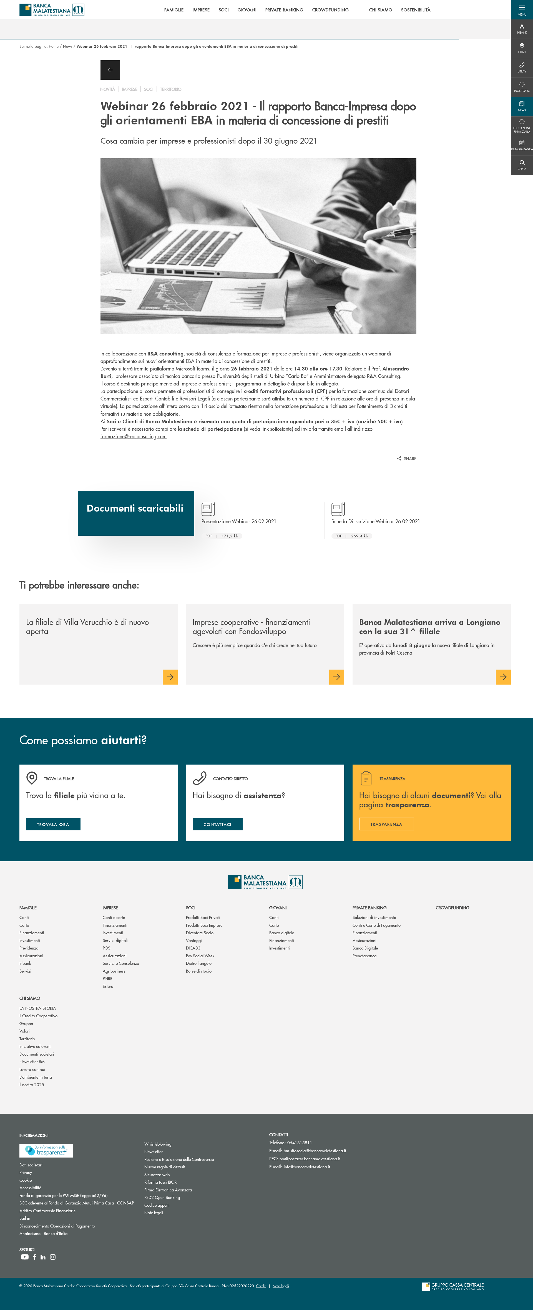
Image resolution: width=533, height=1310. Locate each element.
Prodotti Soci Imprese (204, 925)
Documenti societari (36, 1054)
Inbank (25, 963)
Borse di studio (199, 971)
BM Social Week (200, 955)
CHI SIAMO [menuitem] (380, 9)
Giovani (277, 907)
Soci (190, 907)
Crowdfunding (452, 907)
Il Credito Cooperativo (38, 1015)
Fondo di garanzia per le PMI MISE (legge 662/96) (77, 1195)
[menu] (297, 9)
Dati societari (51, 1165)
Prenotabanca (364, 955)
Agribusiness (114, 971)
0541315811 (299, 1142)
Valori (24, 1031)
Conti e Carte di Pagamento (377, 925)
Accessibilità (51, 1187)
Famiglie (28, 907)
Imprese (110, 907)
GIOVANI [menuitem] (247, 9)
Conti (24, 917)
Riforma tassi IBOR (181, 1182)
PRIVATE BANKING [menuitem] (284, 9)
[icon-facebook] (34, 1257)
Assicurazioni (31, 955)
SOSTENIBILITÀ (416, 9)
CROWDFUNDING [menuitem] (330, 9)
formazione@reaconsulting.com (133, 436)
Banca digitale (281, 932)
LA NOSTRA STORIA (37, 1008)
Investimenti (29, 940)
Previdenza (28, 948)
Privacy (46, 1172)
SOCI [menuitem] (224, 9)
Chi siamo (29, 998)
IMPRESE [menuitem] (201, 9)
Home (54, 46)
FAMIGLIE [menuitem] (174, 9)
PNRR (107, 978)
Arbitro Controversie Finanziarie (68, 1210)
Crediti (261, 1285)
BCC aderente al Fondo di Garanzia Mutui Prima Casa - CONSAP (77, 1203)
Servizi (25, 971)
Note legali (174, 1212)
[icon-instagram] (53, 1257)
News (67, 46)
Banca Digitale (365, 948)
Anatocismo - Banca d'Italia (64, 1233)
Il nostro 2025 (31, 1084)
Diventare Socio (199, 932)
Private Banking (370, 907)
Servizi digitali (115, 940)
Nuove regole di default (185, 1166)
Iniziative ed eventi (35, 1046)
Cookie (46, 1180)
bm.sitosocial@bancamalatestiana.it (315, 1150)
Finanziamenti (31, 932)
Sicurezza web (178, 1174)
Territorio (27, 1038)
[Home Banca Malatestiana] (51, 9)
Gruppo (26, 1023)
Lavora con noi (32, 1069)
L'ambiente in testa (35, 1077)
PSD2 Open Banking (183, 1197)
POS (106, 948)
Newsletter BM (32, 1061)
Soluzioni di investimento (374, 917)
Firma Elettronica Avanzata (189, 1190)
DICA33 (193, 948)
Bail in (45, 1218)
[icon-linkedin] (43, 1257)
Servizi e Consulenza (121, 963)
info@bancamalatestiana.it (307, 1166)
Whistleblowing (178, 1144)
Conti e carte (114, 917)
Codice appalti (178, 1205)
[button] (522, 9)
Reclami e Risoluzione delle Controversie (200, 1159)
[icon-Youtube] (25, 1257)
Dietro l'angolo (199, 963)
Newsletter (174, 1151)
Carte (24, 925)
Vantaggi (194, 940)
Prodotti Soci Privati (203, 917)
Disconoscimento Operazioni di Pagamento (77, 1226)
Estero (108, 986)
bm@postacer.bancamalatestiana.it (310, 1158)
